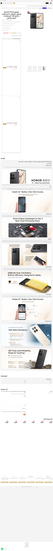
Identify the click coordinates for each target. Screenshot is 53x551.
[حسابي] (8, 3)
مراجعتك (24, 396)
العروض (11, 3)
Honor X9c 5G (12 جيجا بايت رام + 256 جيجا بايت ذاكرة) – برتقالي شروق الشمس (40, 478)
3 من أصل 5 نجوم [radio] (21, 395)
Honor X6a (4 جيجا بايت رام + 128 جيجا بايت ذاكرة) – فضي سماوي (13, 478)
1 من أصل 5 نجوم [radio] (22, 395)
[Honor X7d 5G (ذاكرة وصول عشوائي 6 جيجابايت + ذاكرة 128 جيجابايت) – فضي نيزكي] (48, 448)
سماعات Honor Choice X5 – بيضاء (31, 477)
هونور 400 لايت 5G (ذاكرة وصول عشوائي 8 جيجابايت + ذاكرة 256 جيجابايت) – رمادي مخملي (12, 67)
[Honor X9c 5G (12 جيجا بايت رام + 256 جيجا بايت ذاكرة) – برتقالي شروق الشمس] (40, 448)
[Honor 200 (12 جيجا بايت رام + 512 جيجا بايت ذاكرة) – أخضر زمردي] (22, 448)
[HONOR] (48, 476)
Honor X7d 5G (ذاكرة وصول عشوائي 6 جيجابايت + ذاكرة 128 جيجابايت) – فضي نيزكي (48, 478)
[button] (2, 549)
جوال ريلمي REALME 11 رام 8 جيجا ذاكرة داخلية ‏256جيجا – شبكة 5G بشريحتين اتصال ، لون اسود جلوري (5, 478)
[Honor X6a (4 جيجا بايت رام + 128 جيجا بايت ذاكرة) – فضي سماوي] (13, 448)
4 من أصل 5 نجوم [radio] (20, 395)
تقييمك (25, 395)
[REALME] (4, 476)
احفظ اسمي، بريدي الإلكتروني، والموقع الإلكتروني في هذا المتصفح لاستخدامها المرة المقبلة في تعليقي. (13, 412)
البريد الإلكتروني (24, 408)
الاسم (25, 405)
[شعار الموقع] (50, 3)
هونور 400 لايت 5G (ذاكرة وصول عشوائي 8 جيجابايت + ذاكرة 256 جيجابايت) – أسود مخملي (12, 123)
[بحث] (14, 3)
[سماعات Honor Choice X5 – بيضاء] (31, 448)
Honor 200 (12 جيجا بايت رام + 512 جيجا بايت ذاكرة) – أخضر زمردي (22, 478)
